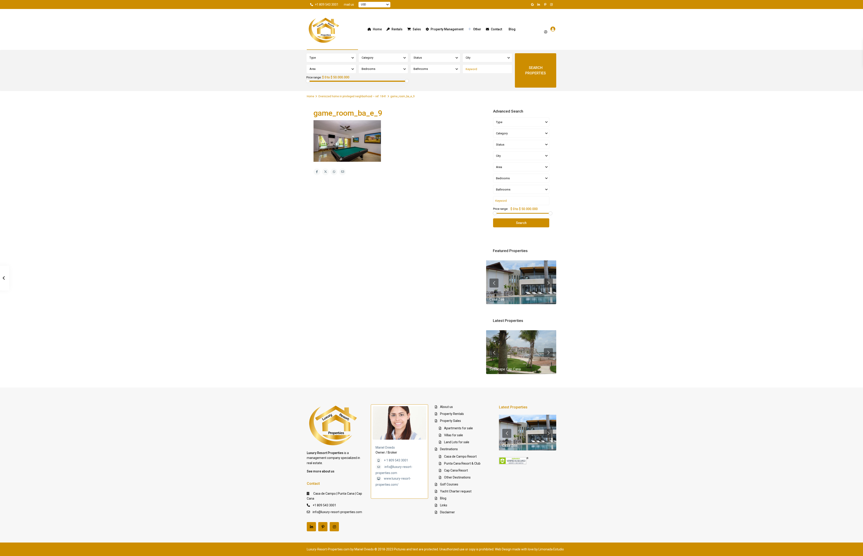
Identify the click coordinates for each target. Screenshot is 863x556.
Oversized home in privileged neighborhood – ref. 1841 (352, 96)
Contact (496, 29)
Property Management (447, 29)
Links (443, 505)
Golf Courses (449, 484)
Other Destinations (457, 477)
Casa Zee (497, 299)
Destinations (449, 449)
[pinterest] (546, 4)
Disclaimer (447, 512)
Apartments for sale (458, 428)
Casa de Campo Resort (460, 456)
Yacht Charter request (456, 491)
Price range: (313, 77)
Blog (512, 29)
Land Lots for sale (456, 442)
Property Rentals (452, 414)
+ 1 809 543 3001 (396, 460)
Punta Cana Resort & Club (462, 463)
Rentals (397, 29)
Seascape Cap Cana (505, 369)
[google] (533, 4)
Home (377, 29)
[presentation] (494, 283)
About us (446, 407)
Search (521, 223)
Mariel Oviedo (385, 447)
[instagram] (552, 4)
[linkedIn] (539, 4)
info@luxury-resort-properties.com (337, 512)
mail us (349, 4)
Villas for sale (453, 435)
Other (477, 29)
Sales (417, 29)
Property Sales (450, 421)
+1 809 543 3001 (326, 4)
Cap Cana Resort (456, 470)
